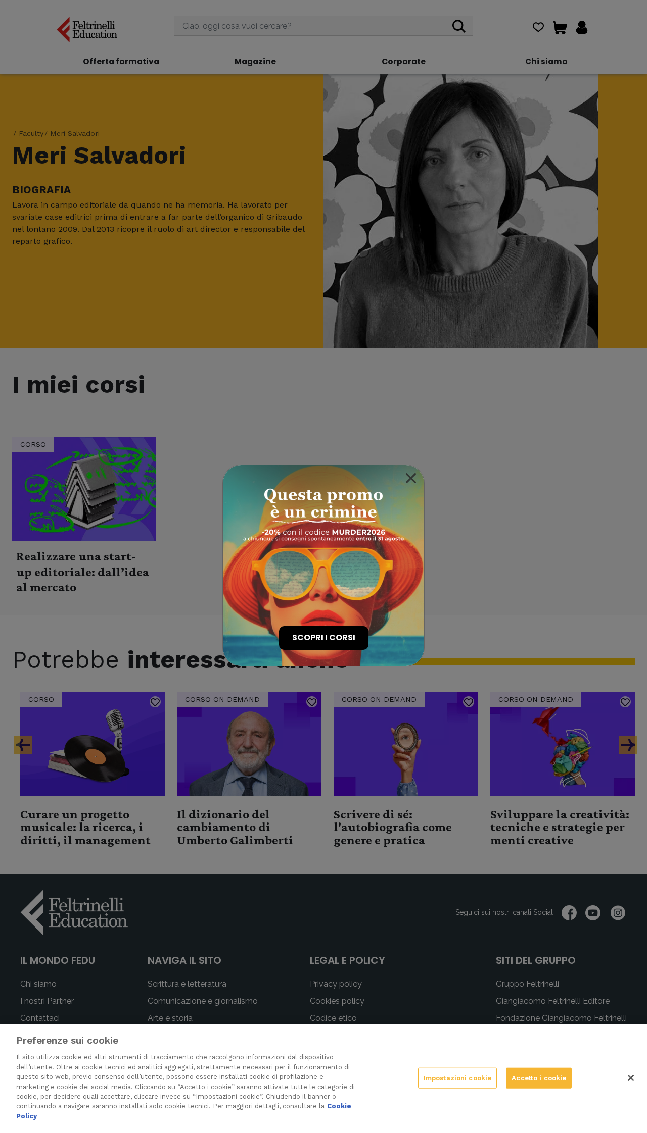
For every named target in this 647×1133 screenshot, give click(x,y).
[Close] (411, 478)
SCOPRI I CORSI (323, 637)
